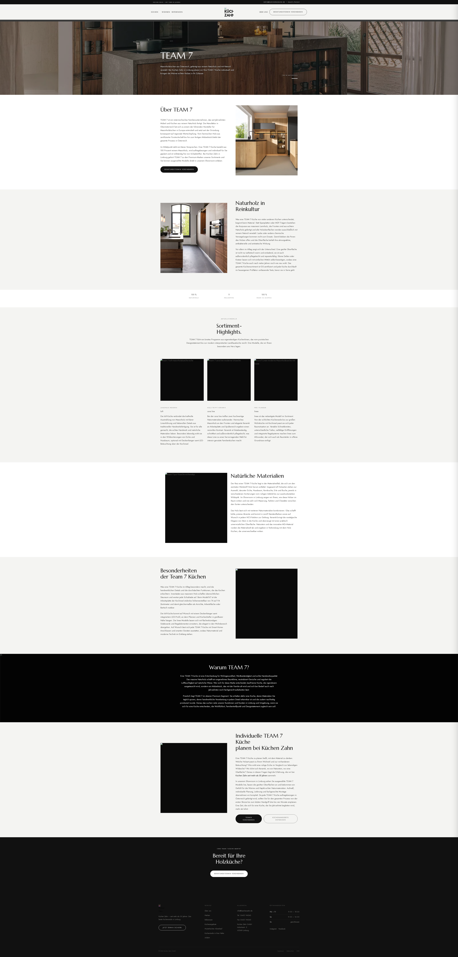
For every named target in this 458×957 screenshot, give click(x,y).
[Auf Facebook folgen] (301, 2)
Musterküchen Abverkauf (213, 928)
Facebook (282, 929)
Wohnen (166, 12)
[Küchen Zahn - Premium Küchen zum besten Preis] (229, 12)
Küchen (154, 12)
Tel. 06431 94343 (244, 915)
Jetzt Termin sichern (172, 928)
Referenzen (177, 12)
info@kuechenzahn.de (274, 2)
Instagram (273, 929)
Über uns (263, 12)
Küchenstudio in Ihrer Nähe (214, 933)
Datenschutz (290, 951)
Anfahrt (207, 937)
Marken (207, 915)
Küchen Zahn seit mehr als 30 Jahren (251, 775)
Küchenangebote (210, 924)
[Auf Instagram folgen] (303, 2)
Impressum (280, 951)
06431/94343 (294, 2)
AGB (298, 951)
